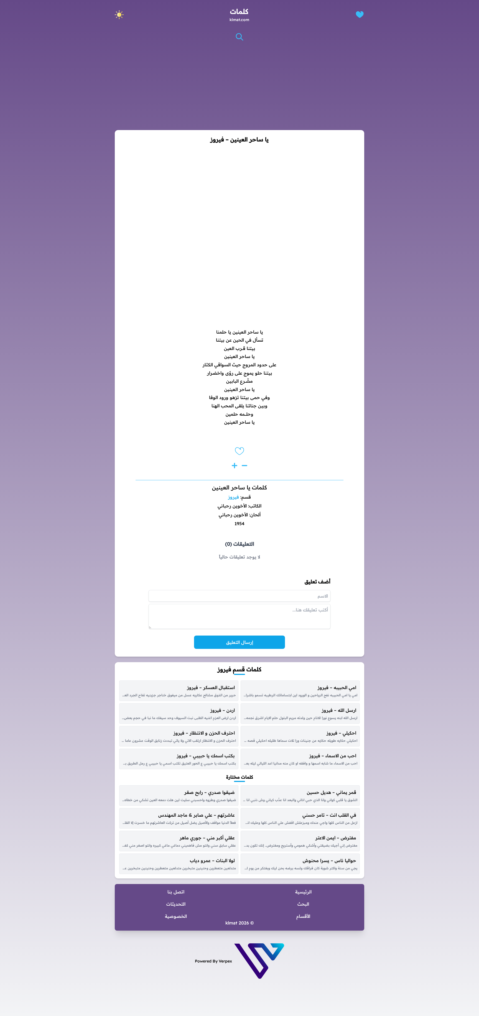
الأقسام (303, 916)
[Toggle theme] (119, 14)
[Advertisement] (239, 86)
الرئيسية (303, 892)
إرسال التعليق (239, 642)
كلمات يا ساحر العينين (239, 487)
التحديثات (175, 904)
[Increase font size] (234, 465)
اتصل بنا (175, 892)
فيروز (233, 497)
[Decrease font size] (244, 465)
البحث (303, 904)
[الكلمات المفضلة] (359, 14)
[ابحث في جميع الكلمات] (239, 36)
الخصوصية (176, 916)
